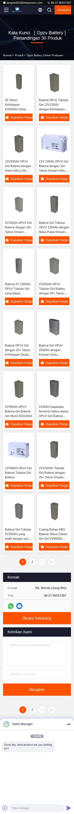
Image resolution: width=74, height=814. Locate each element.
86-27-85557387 (60, 2)
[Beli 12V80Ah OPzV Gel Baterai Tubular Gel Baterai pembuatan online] (19, 449)
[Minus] (68, 724)
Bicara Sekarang (37, 618)
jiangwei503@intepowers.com (25, 2)
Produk (19, 55)
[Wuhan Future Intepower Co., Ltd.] (18, 9)
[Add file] (5, 808)
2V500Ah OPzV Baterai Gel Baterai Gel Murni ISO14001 (18, 411)
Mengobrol (64, 9)
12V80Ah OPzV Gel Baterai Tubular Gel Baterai (18, 473)
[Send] (69, 808)
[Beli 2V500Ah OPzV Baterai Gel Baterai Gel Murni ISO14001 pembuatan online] (19, 388)
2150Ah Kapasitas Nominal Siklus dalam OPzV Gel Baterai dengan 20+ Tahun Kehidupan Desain (53, 416)
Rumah (7, 55)
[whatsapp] (11, 606)
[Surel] (19, 605)
